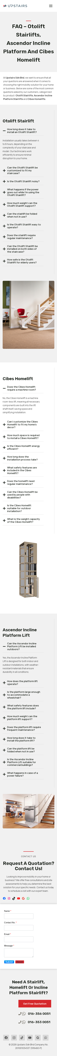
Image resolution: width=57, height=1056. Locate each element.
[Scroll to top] (6, 1046)
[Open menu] (51, 6)
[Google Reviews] (38, 1038)
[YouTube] (30, 1038)
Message (9, 946)
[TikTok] (22, 1038)
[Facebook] (6, 1038)
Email (7, 934)
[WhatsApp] (46, 1038)
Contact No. (10, 922)
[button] (9, 961)
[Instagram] (14, 1038)
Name (7, 911)
